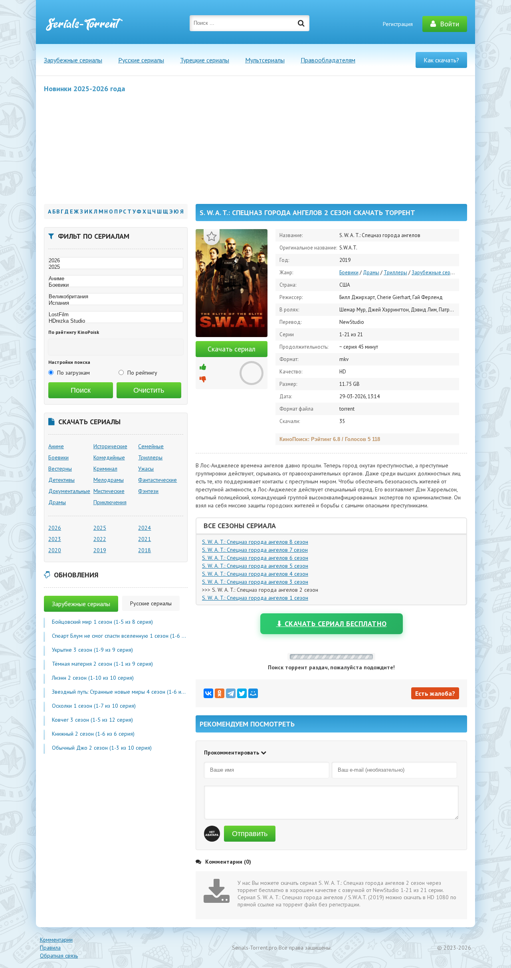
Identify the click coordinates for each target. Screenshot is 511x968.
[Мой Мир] (253, 693)
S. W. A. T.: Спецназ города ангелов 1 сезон (255, 597)
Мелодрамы (108, 479)
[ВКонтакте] (208, 693)
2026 (54, 527)
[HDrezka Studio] (116, 321)
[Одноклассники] (219, 693)
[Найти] (301, 23)
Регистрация (398, 24)
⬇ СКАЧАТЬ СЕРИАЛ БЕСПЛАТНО (331, 623)
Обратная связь (59, 955)
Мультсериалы (265, 60)
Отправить (249, 834)
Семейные (151, 446)
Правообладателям (328, 60)
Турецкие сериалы (204, 60)
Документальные (69, 491)
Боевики (348, 272)
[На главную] (84, 24)
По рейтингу (142, 372)
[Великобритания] (116, 296)
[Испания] (116, 303)
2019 (99, 550)
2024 (144, 527)
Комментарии (56, 939)
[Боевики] (116, 285)
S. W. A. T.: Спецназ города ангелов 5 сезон (255, 565)
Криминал (105, 468)
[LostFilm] (116, 314)
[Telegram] (231, 693)
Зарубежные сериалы (73, 60)
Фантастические (157, 479)
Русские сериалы (141, 60)
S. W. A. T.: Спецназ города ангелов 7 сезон (255, 549)
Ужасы (146, 468)
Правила (50, 947)
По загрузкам (73, 372)
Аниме (56, 446)
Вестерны (60, 468)
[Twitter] (242, 693)
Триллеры (395, 272)
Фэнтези (148, 491)
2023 (54, 539)
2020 (54, 550)
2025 (99, 527)
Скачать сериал (232, 348)
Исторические (110, 446)
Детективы (61, 479)
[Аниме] (116, 278)
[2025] (116, 267)
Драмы (371, 272)
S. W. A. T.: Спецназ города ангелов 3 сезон (255, 581)
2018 (144, 550)
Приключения (110, 502)
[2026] (116, 260)
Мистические (109, 491)
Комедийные (109, 457)
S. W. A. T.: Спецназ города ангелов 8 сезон (255, 541)
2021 (144, 539)
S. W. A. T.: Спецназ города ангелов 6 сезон (255, 557)
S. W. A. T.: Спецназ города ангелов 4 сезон (255, 573)
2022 (99, 539)
